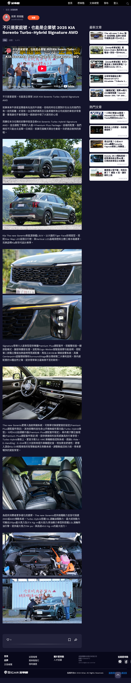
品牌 (6, 660)
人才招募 (58, 660)
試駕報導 (33, 657)
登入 (116, 3)
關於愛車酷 (59, 656)
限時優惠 (33, 664)
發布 (106, 3)
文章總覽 (94, 3)
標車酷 (81, 3)
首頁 (70, 3)
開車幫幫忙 (34, 660)
